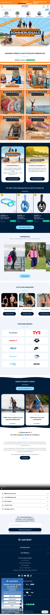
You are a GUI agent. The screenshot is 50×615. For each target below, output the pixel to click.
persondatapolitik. (38, 532)
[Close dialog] (22, 579)
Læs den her (25, 457)
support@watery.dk (26, 562)
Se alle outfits (25, 276)
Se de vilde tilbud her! (37, 178)
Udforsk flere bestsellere (25, 227)
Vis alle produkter (9, 313)
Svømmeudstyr (12, 599)
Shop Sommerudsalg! (13, 178)
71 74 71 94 (26, 560)
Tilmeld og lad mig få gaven (25, 529)
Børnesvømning (12, 602)
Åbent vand (12, 596)
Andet (12, 605)
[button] (6, 256)
